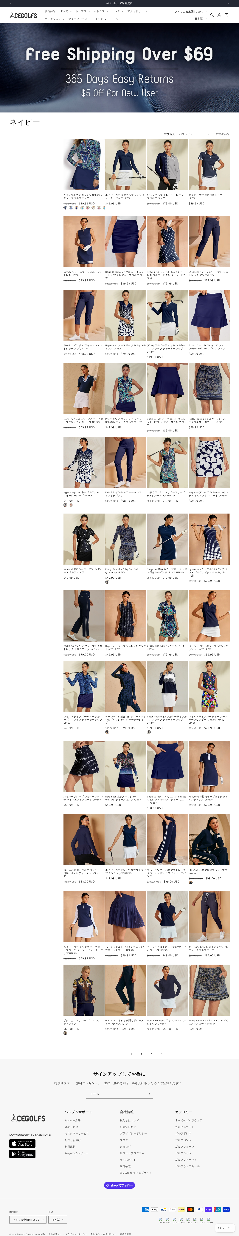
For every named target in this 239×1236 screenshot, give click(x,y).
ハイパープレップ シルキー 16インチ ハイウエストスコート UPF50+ (83, 798)
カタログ (125, 1146)
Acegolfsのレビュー (77, 1153)
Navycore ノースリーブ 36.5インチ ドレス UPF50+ (82, 273)
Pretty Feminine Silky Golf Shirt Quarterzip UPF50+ (122, 571)
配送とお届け (73, 1140)
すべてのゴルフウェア (188, 1120)
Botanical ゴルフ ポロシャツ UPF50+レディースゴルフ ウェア (123, 798)
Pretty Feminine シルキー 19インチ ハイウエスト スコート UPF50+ (208, 420)
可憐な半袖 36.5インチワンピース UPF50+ (166, 648)
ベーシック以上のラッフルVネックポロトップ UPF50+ (167, 949)
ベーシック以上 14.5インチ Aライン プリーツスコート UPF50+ (125, 949)
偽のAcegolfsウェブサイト (136, 1172)
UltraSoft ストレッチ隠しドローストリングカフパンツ (124, 1022)
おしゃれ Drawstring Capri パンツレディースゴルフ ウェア (209, 949)
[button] (65, 11)
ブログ (124, 1140)
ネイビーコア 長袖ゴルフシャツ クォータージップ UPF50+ (125, 197)
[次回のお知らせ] (228, 3)
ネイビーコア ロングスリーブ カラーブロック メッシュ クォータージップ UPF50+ (83, 950)
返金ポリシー (55, 1234)
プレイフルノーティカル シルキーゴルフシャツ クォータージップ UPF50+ (166, 348)
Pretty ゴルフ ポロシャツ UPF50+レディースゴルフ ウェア (83, 197)
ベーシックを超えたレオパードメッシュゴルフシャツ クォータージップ (125, 720)
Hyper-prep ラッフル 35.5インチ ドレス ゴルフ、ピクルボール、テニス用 (166, 275)
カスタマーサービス (77, 1133)
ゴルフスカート (184, 1127)
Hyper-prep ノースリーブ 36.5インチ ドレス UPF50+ (125, 347)
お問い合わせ (128, 1127)
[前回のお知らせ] (11, 3)
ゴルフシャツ (183, 1153)
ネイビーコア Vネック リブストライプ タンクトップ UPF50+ (125, 872)
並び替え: (170, 134)
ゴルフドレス (183, 1133)
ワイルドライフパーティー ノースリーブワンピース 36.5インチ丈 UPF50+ (208, 720)
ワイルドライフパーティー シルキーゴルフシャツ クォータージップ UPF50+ (82, 720)
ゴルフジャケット (186, 1159)
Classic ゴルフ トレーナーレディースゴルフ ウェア (166, 197)
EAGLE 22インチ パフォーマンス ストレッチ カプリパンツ (83, 347)
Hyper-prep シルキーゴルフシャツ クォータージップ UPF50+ (82, 494)
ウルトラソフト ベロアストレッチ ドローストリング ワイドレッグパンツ (166, 873)
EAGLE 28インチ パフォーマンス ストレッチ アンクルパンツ (208, 273)
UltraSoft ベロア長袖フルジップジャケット (208, 872)
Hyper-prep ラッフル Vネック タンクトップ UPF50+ (125, 648)
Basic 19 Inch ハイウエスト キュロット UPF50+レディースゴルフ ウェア (125, 275)
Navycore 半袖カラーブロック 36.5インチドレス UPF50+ (208, 798)
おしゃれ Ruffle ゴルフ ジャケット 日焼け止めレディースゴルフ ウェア (83, 873)
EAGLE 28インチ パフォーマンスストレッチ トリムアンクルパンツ (82, 648)
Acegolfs (21, 1234)
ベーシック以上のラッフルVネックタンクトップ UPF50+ (208, 648)
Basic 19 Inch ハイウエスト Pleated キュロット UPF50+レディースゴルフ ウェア (166, 800)
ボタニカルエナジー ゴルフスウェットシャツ (82, 1022)
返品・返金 (71, 1127)
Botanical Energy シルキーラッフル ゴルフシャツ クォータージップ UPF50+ (167, 720)
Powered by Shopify (35, 1234)
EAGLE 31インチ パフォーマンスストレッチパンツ (124, 494)
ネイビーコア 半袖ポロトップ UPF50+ (205, 197)
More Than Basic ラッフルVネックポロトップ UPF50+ (167, 1022)
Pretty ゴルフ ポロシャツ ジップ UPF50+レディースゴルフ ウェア (123, 420)
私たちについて (129, 1120)
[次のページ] (162, 1054)
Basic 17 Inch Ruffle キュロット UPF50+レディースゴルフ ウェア (207, 347)
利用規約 (70, 1146)
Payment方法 (72, 1120)
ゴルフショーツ (184, 1146)
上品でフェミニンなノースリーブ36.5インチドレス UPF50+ (166, 494)
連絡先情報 (125, 1234)
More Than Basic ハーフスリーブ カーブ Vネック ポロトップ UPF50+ (83, 420)
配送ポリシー (109, 1234)
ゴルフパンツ (183, 1140)
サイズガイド (128, 1159)
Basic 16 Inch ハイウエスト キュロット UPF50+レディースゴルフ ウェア (167, 422)
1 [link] (131, 1054)
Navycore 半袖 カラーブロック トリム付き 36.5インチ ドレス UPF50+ (167, 571)
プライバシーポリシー (133, 1133)
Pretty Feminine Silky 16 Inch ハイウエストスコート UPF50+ (209, 1022)
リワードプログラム (132, 1153)
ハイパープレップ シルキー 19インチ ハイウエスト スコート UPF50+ (208, 494)
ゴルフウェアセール (187, 1166)
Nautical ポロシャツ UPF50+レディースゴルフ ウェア (82, 571)
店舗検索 (125, 1166)
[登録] (149, 1094)
